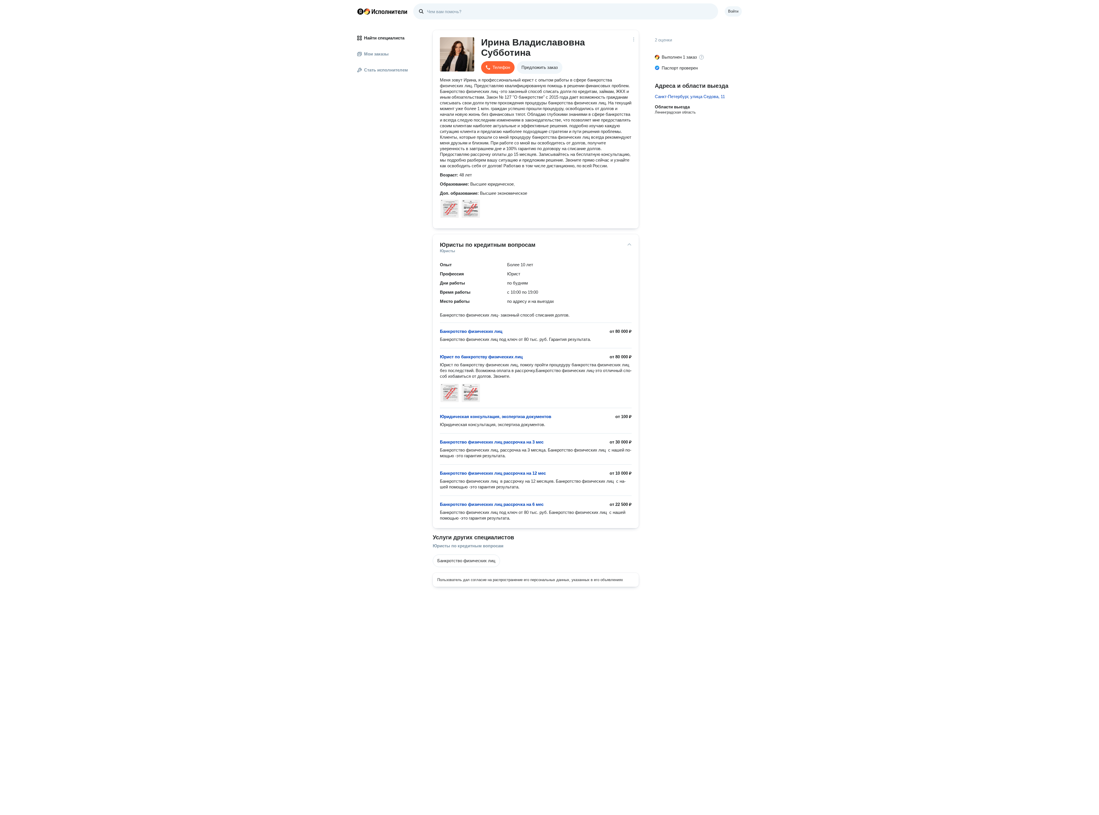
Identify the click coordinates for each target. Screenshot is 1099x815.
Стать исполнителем (386, 69)
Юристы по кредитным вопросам (468, 545)
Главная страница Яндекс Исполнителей (382, 11)
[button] (498, 67)
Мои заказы (376, 53)
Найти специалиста (384, 37)
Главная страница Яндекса (360, 11)
